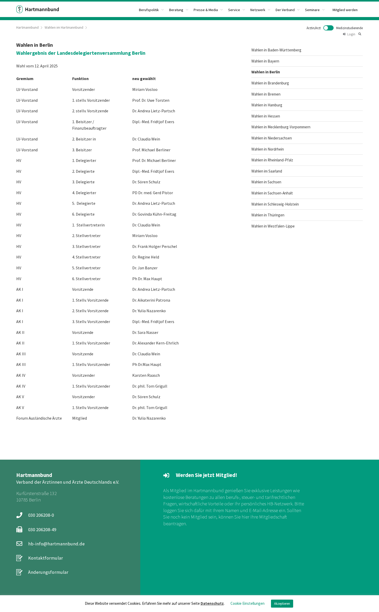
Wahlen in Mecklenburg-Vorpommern (280, 126)
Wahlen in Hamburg (266, 105)
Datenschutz (212, 603)
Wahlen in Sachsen (266, 181)
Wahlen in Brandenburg (270, 83)
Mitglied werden (345, 9)
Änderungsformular (48, 572)
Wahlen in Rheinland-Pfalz (272, 160)
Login (351, 34)
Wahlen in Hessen (265, 116)
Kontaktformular (45, 558)
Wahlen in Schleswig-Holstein (275, 204)
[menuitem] (151, 9)
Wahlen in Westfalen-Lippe (273, 226)
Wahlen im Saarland (266, 171)
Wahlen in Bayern (265, 61)
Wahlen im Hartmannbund (64, 27)
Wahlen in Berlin (265, 71)
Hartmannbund (27, 27)
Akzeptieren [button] (282, 603)
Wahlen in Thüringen (267, 215)
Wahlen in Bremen (266, 94)
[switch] (335, 27)
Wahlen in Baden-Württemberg (276, 50)
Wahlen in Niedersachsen (271, 138)
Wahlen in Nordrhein (267, 149)
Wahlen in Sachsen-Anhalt (272, 193)
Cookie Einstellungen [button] (247, 603)
